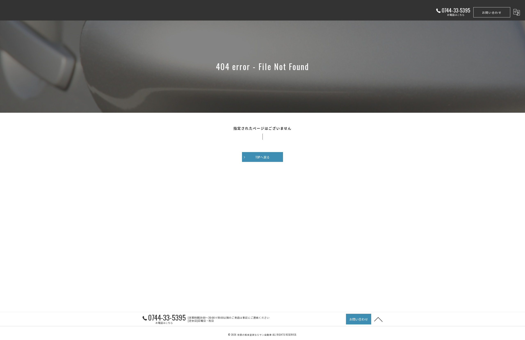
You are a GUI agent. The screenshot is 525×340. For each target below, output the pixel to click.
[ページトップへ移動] (378, 319)
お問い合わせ (492, 12)
